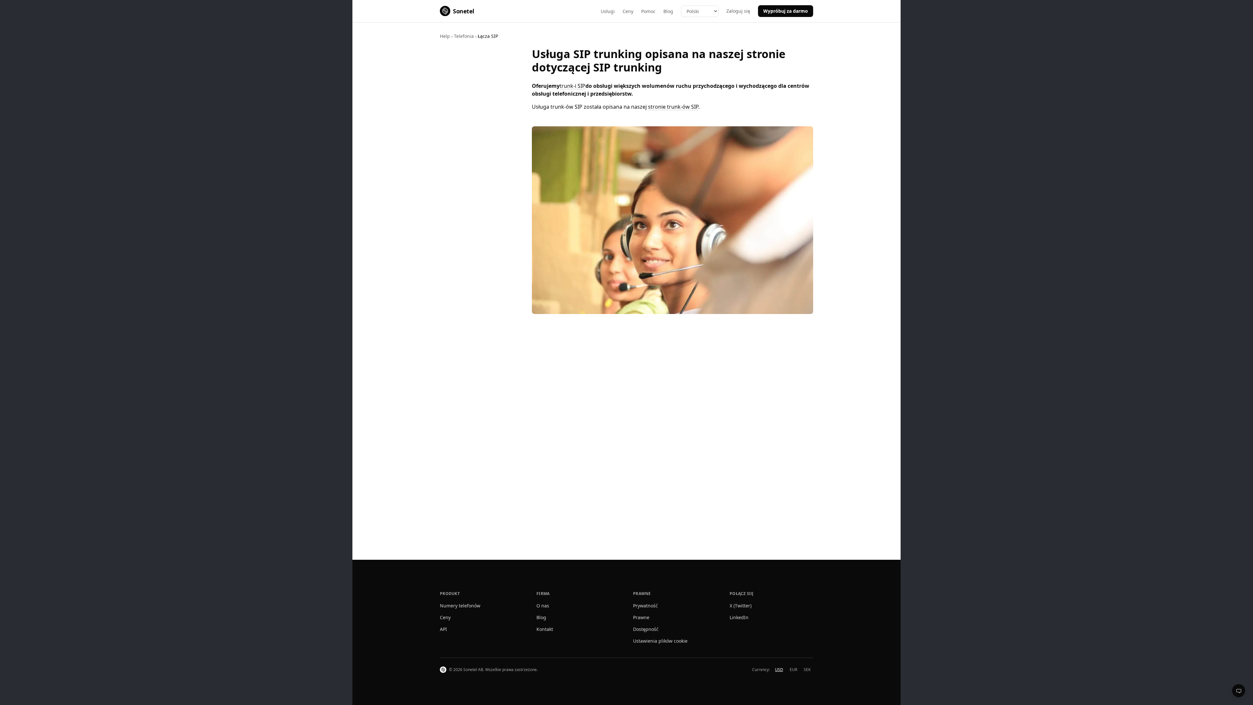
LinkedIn (739, 617)
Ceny (628, 11)
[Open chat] (1238, 690)
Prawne (641, 617)
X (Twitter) (740, 606)
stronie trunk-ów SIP (673, 106)
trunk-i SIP (572, 85)
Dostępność (645, 629)
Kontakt (544, 629)
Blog (668, 11)
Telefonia (464, 36)
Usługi (608, 11)
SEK (807, 669)
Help (445, 36)
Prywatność (645, 606)
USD (779, 669)
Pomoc (648, 11)
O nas (542, 606)
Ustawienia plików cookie (660, 641)
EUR (793, 669)
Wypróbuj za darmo (785, 11)
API (443, 629)
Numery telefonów (460, 606)
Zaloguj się (738, 11)
